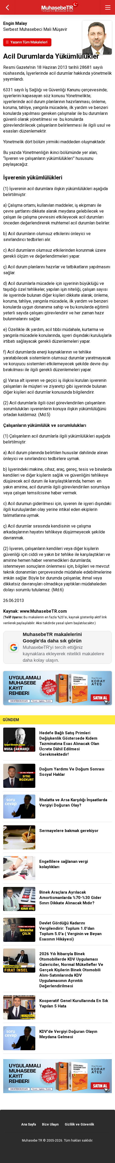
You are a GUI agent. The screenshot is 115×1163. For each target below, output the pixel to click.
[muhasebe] (57, 12)
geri (7, 7)
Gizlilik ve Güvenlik (79, 1124)
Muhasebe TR (32, 1140)
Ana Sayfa (28, 1124)
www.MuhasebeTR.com (43, 611)
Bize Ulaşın (50, 1124)
